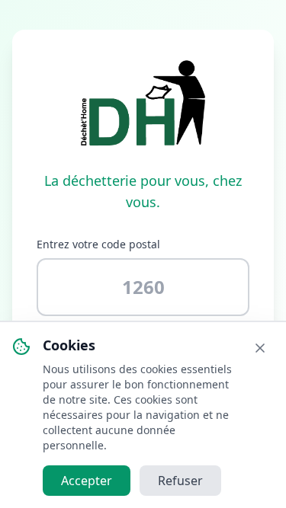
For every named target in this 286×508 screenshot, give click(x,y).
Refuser (180, 480)
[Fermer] (260, 348)
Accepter (86, 480)
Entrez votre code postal (98, 244)
